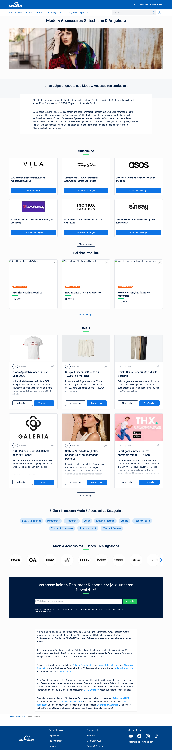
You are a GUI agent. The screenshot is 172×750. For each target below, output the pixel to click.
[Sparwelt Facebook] (139, 736)
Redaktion (92, 735)
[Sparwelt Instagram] (148, 736)
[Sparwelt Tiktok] (156, 736)
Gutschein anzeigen (86, 190)
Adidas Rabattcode (124, 668)
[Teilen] (54, 262)
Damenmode (53, 521)
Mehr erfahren (23, 403)
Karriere (52, 746)
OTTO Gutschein (91, 690)
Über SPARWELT (95, 741)
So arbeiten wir (56, 730)
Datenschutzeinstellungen (140, 742)
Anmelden (130, 601)
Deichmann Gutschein (107, 705)
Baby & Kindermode (31, 521)
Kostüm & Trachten (105, 521)
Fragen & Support (95, 746)
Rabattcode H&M (121, 698)
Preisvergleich (55, 741)
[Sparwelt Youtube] (130, 736)
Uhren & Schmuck (87, 528)
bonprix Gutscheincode (71, 701)
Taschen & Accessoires (62, 528)
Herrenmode (72, 521)
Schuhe (124, 521)
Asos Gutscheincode (109, 665)
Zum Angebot (33, 190)
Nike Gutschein (63, 671)
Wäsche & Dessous (112, 528)
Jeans (87, 521)
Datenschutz (93, 730)
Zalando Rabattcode (82, 665)
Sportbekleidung (142, 521)
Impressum (54, 735)
